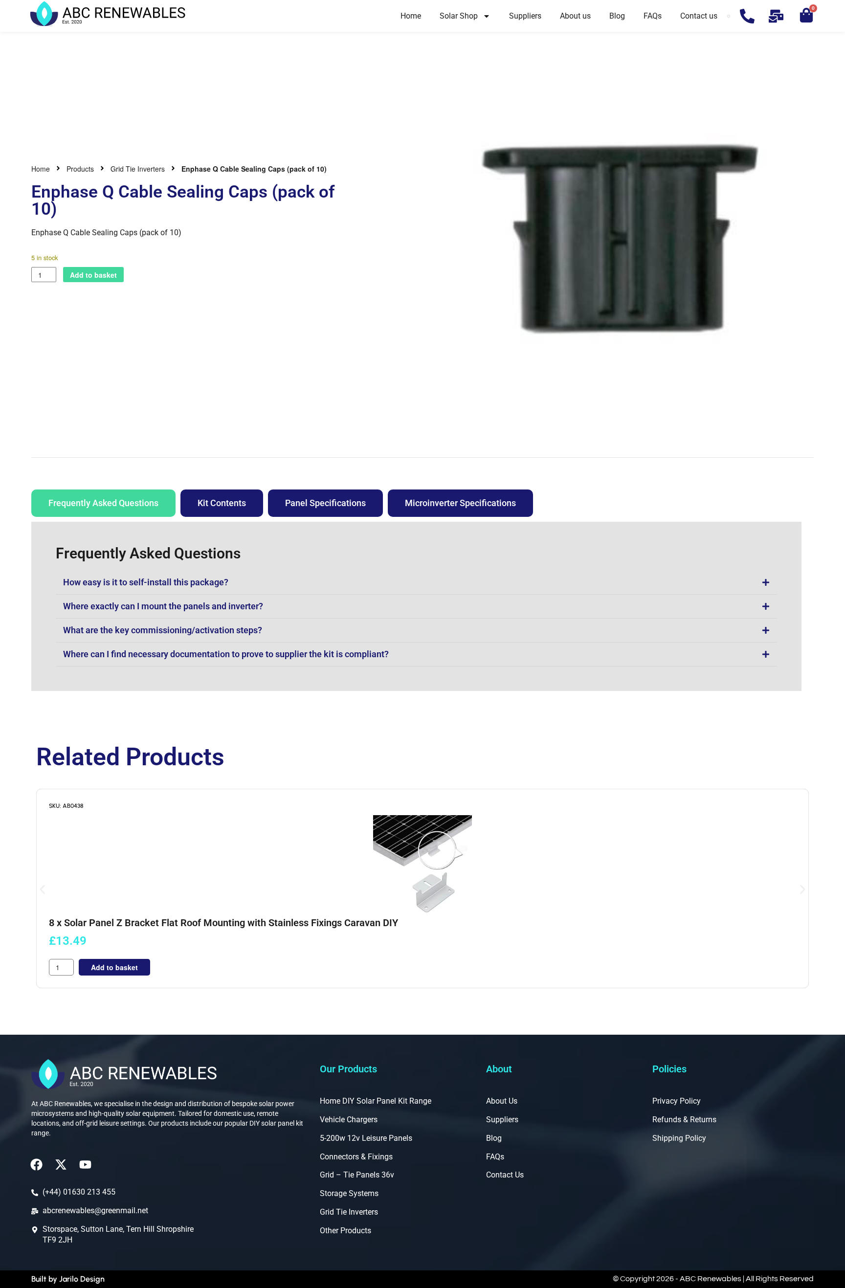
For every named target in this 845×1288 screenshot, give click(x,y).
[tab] (103, 503)
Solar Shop (459, 16)
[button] (42, 890)
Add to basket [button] (114, 967)
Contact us (698, 16)
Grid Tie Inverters (138, 169)
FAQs (653, 16)
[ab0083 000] (620, 235)
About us (575, 16)
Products (80, 169)
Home (410, 16)
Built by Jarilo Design (68, 1279)
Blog (617, 16)
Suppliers (525, 16)
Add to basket (93, 275)
